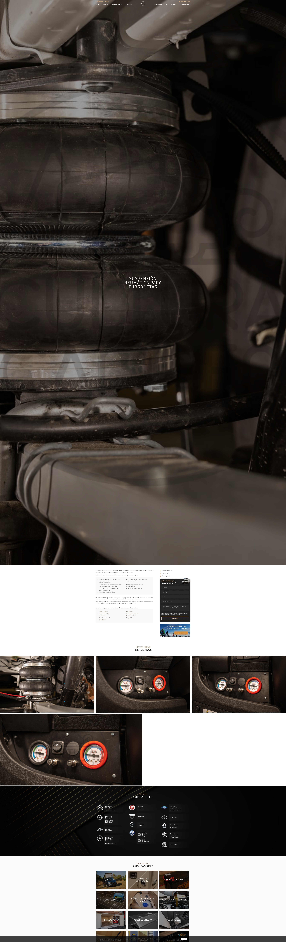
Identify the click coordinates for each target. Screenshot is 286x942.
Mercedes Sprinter (109, 837)
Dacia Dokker (141, 816)
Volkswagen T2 (141, 835)
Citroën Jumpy (108, 808)
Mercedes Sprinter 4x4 (110, 843)
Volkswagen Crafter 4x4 (132, 613)
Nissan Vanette (109, 821)
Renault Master (173, 826)
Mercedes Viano (109, 839)
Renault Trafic (173, 827)
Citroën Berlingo (109, 806)
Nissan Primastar (109, 822)
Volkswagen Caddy (142, 832)
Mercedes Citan (109, 842)
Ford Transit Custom (131, 615)
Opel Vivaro (140, 825)
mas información (176, 939)
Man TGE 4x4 (102, 619)
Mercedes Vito (108, 840)
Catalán (189, 1)
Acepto (184, 939)
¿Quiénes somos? (117, 4)
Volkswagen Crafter (104, 613)
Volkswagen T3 (141, 836)
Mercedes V (108, 838)
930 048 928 (100, 1)
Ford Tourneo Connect (175, 808)
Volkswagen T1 (141, 834)
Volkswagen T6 (141, 840)
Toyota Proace (173, 817)
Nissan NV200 (108, 816)
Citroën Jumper (103, 611)
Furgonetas (158, 4)
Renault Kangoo (173, 824)
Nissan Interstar (109, 820)
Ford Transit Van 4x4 (104, 617)
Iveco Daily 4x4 (173, 844)
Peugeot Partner (174, 836)
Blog (97, 4)
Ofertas (105, 4)
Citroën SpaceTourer (110, 810)
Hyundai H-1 (108, 829)
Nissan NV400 (108, 818)
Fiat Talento (140, 808)
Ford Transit (102, 615)
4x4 (166, 4)
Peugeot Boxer (130, 617)
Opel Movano (141, 824)
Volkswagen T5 (141, 839)
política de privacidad (175, 614)
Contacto (106, 1)
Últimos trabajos (185, 4)
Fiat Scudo (140, 807)
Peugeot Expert (173, 835)
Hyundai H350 (108, 830)
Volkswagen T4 (141, 838)
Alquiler (173, 4)
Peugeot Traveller (174, 837)
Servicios (129, 4)
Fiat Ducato (129, 611)
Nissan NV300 (108, 817)
